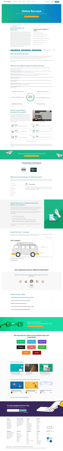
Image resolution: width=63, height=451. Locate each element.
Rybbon (27, 434)
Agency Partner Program (19, 435)
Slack (27, 437)
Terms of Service (28, 446)
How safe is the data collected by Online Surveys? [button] (20, 309)
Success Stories (19, 433)
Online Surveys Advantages (15, 50)
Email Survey (8, 438)
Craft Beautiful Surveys (9, 420)
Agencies (28, 421)
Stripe (27, 432)
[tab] (31, 297)
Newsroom (38, 437)
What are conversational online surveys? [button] (18, 303)
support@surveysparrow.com (50, 431)
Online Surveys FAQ (47, 50)
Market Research (29, 427)
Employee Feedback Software (10, 432)
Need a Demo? (26, 412)
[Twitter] (48, 426)
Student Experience (29, 428)
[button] (47, 2)
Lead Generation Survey (19, 423)
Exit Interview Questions (19, 424)
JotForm (38, 429)
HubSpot (28, 436)
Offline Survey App (9, 437)
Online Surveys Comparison (26, 50)
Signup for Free (23, 410)
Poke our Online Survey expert (36, 326)
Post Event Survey (19, 425)
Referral (37, 438)
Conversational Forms (9, 425)
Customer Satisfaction (29, 425)
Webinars (18, 438)
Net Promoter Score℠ (9, 436)
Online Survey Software (9, 434)
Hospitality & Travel (29, 423)
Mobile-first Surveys (9, 426)
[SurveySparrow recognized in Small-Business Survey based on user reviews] (23, 169)
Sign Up (57, 1)
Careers (37, 434)
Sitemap (32, 446)
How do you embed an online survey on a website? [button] (20, 300)
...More (17, 426)
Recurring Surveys (9, 423)
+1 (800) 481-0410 (49, 430)
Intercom (28, 438)
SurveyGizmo (38, 428)
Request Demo (18, 434)
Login (52, 1)
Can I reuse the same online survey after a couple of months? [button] (22, 306)
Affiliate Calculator (19, 436)
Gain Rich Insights (9, 422)
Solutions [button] (23, 1)
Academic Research (29, 424)
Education (28, 422)
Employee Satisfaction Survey (20, 421)
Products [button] (15, 1)
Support (38, 435)
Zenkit (27, 433)
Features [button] (19, 1)
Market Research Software (10, 435)
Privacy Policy (24, 446)
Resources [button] (28, 1)
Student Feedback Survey (20, 422)
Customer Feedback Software (10, 433)
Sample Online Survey (36, 50)
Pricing (33, 1)
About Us (38, 432)
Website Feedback (29, 429)
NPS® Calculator (18, 437)
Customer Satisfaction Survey (20, 420)
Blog (17, 432)
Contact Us (38, 433)
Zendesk (28, 435)
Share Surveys (8, 421)
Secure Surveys (8, 428)
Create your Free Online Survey (31, 16)
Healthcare (28, 420)
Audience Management (9, 427)
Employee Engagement (29, 426)
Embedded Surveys (9, 424)
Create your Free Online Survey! (31, 155)
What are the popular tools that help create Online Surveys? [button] (22, 297)
